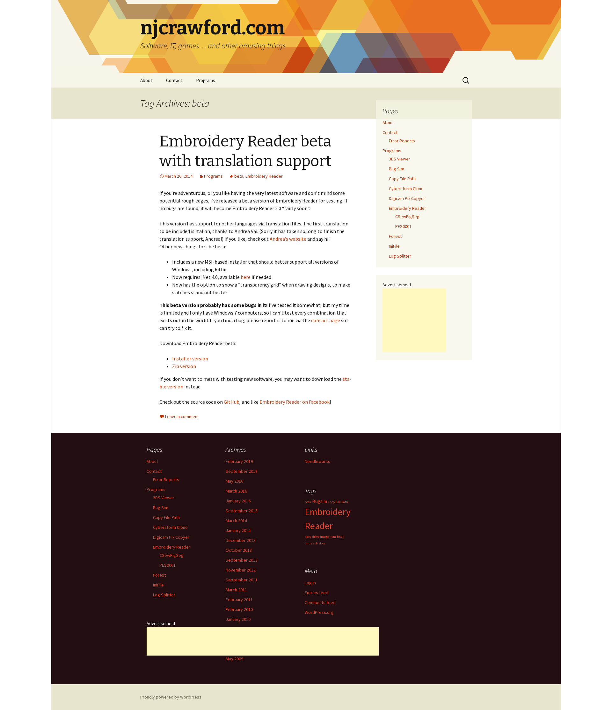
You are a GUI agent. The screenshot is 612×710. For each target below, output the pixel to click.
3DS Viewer (399, 159)
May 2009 (234, 659)
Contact (174, 80)
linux (340, 537)
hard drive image (317, 537)
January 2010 (238, 619)
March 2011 (236, 590)
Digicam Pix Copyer (407, 198)
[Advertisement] (414, 320)
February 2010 (239, 609)
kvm (333, 537)
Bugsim (319, 501)
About (146, 80)
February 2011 (239, 599)
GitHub (231, 402)
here (246, 277)
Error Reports (402, 141)
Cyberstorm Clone (406, 188)
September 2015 (242, 511)
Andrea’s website (288, 239)
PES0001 (403, 226)
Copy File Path (402, 178)
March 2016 (236, 491)
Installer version (190, 358)
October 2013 (239, 550)
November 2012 (241, 570)
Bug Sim (396, 169)
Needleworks (317, 461)
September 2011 (242, 580)
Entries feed (316, 592)
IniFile (394, 246)
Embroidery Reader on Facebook (294, 402)
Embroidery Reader (264, 176)
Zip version (184, 366)
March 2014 (236, 520)
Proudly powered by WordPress (170, 697)
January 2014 (238, 530)
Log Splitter (400, 256)
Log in (310, 583)
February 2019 (239, 461)
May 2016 (234, 481)
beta (238, 176)
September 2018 (242, 471)
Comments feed (320, 602)
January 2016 (238, 501)
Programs (205, 80)
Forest (395, 236)
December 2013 (241, 540)
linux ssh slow (315, 543)
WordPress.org (319, 612)
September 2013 (242, 560)
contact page (325, 320)
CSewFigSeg (407, 216)
